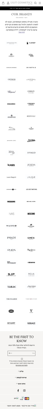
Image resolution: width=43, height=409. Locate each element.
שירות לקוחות (22, 377)
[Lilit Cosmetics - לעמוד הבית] (21, 3)
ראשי (25, 17)
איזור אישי (21, 384)
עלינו (21, 371)
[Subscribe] (10, 353)
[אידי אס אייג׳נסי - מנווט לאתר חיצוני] (21, 405)
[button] (3, 3)
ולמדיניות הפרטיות (21, 365)
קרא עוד (22, 32)
